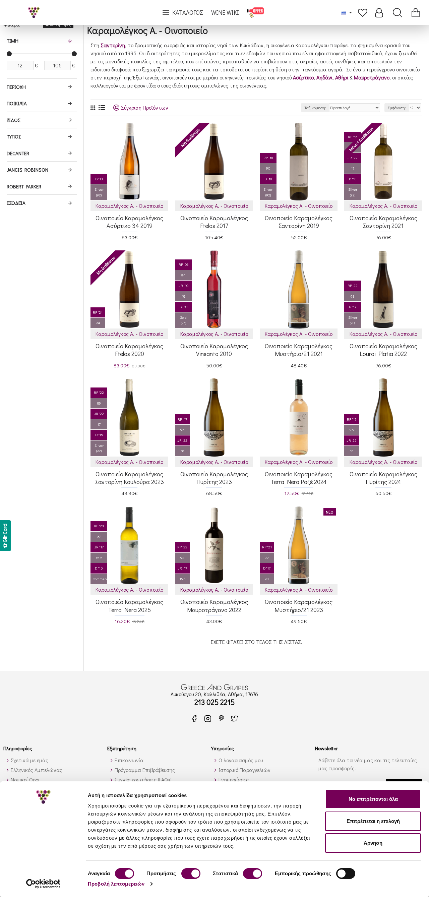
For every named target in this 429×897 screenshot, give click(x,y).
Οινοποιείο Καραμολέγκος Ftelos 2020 (129, 350)
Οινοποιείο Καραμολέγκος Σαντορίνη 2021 (383, 222)
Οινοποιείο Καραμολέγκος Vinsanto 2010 (214, 350)
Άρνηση (373, 843)
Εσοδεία (16, 202)
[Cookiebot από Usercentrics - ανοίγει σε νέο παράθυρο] (43, 884)
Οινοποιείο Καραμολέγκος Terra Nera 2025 (129, 605)
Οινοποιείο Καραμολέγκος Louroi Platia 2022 (383, 350)
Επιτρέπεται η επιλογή (373, 821)
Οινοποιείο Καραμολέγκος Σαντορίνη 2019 (298, 222)
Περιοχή (16, 86)
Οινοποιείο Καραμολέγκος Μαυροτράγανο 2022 (214, 605)
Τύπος (14, 136)
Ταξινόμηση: (315, 107)
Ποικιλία (17, 103)
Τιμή (12, 40)
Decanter (18, 153)
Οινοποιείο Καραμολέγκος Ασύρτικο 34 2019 (129, 222)
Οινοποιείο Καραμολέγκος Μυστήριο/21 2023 (298, 605)
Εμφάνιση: (397, 107)
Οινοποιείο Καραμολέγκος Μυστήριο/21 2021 (298, 350)
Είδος (13, 120)
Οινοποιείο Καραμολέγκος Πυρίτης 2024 (383, 478)
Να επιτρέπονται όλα (373, 799)
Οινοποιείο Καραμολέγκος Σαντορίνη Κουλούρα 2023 (129, 478)
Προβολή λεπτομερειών (116, 884)
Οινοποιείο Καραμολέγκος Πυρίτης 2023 (214, 478)
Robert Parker (24, 186)
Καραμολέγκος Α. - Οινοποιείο (129, 205)
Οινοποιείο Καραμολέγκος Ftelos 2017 (214, 222)
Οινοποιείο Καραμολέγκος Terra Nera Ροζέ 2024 (298, 478)
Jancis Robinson (27, 169)
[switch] (190, 873)
